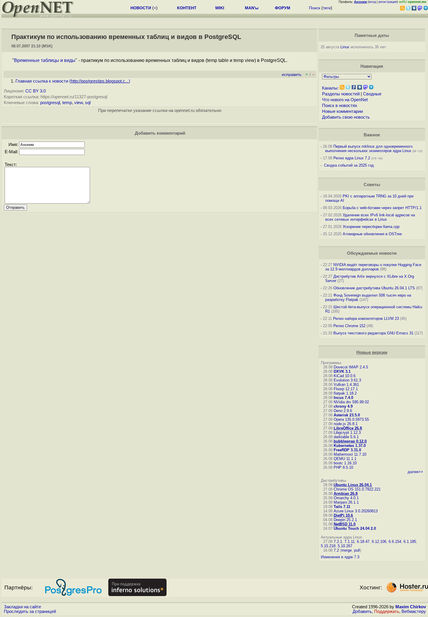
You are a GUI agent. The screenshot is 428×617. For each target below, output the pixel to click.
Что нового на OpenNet (345, 99)
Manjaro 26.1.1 (346, 502)
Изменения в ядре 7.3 (340, 557)
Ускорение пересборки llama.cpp (371, 226)
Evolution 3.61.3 (347, 380)
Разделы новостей (341, 94)
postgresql (50, 102)
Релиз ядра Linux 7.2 (351, 158)
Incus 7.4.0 (343, 397)
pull (357, 550)
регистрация (388, 1)
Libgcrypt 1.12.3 (347, 432)
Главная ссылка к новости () (72, 81)
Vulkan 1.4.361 (346, 384)
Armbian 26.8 (346, 493)
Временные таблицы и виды (44, 60)
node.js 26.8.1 (346, 424)
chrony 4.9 (343, 406)
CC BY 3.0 (35, 91)
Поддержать (386, 611)
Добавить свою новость (346, 117)
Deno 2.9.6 (343, 411)
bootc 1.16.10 (345, 463)
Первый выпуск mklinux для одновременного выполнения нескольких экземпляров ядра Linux (369, 148)
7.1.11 (349, 541)
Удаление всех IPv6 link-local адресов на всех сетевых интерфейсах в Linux (370, 217)
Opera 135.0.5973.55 (351, 419)
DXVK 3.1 (342, 371)
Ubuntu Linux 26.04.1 (353, 485)
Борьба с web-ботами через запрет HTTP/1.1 (382, 208)
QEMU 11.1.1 (345, 458)
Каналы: (330, 88)
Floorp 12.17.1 (346, 389)
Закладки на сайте (22, 606)
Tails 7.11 (342, 506)
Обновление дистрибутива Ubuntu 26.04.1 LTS (374, 288)
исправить (291, 74)
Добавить (362, 611)
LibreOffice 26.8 (348, 428)
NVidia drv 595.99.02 (351, 402)
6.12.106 (379, 541)
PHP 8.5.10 (343, 467)
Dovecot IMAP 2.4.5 (351, 367)
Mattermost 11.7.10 (350, 454)
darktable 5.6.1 (346, 437)
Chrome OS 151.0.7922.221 (357, 489)
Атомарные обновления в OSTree (372, 234)
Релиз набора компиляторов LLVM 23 (366, 318)
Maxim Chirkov (410, 606)
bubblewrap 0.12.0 (350, 441)
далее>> (415, 472)
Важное (372, 135)
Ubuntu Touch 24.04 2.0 (355, 528)
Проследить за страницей (30, 611)
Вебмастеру (414, 611)
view (78, 102)
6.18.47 (363, 541)
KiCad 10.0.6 (345, 376)
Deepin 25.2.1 (345, 520)
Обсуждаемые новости (372, 253)
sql (88, 102)
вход (372, 1)
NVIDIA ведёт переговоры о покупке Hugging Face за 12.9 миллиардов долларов (373, 267)
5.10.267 (345, 546)
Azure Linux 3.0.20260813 (356, 511)
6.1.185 (410, 541)
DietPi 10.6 (343, 515)
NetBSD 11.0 (345, 524)
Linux (344, 47)
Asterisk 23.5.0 (347, 415)
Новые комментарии (342, 111)
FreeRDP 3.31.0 (347, 450)
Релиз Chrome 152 (349, 326)
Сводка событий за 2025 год (349, 165)
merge (346, 550)
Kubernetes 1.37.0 (350, 445)
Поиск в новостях (339, 105)
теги (327, 8)
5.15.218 (328, 546)
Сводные (372, 94)
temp (67, 102)
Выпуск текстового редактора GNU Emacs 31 (373, 333)
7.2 (336, 550)
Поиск (314, 8)
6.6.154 (395, 541)
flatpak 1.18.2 (345, 393)
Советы (372, 184)
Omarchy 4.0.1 (346, 498)
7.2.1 (338, 541)
